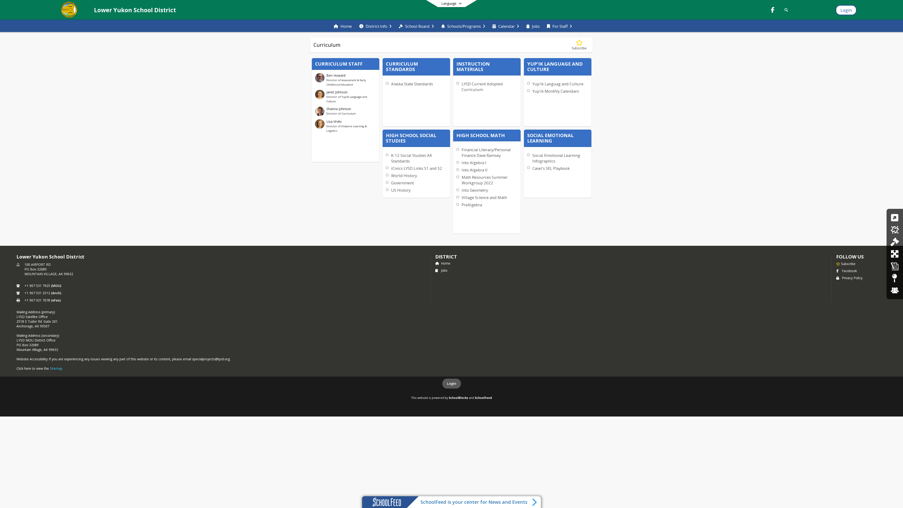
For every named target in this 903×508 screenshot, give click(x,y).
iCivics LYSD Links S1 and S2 (416, 168)
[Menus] (895, 229)
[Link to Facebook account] (772, 10)
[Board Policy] (894, 242)
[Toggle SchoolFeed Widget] (535, 502)
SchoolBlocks (458, 398)
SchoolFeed (483, 398)
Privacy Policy (852, 278)
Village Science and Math (484, 197)
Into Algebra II (474, 170)
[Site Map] (894, 278)
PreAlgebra (472, 204)
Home (445, 263)
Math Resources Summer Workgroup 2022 (485, 180)
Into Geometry (475, 190)
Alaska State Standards (412, 84)
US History (401, 190)
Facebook (849, 271)
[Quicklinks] (894, 217)
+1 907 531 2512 (37, 293)
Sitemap (56, 368)
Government (402, 183)
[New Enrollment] (894, 254)
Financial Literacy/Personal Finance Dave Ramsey (486, 152)
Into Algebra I (474, 162)
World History (404, 175)
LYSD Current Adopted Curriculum (482, 86)
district (446, 257)
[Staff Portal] (895, 290)
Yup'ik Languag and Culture (557, 84)
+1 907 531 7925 (37, 285)
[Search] (785, 10)
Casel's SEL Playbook (551, 168)
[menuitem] (342, 26)
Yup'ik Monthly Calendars (555, 91)
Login (451, 383)
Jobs (444, 270)
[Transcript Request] (895, 266)
